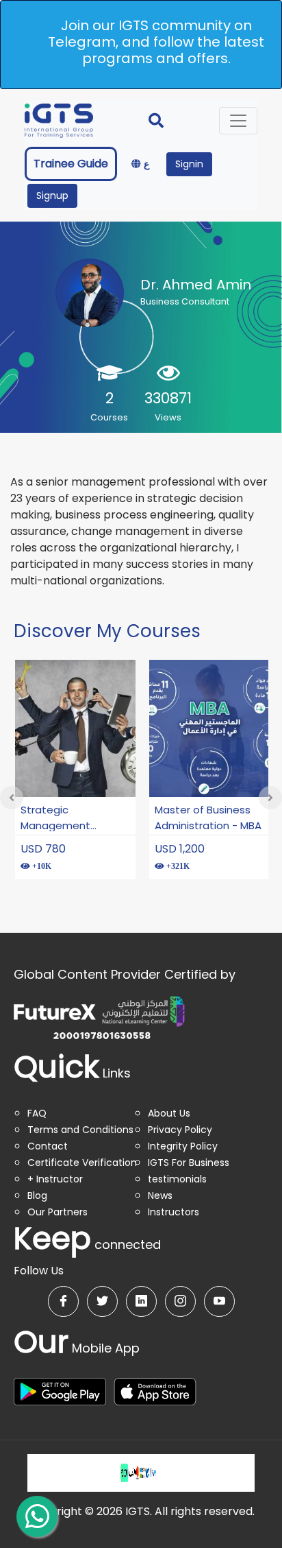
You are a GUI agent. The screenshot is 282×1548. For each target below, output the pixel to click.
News (160, 1195)
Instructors (173, 1212)
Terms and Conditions (80, 1129)
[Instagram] (180, 1301)
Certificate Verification (82, 1162)
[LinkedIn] (141, 1301)
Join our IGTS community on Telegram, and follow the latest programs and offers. (156, 42)
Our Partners (57, 1212)
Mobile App (77, 1348)
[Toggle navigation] (238, 120)
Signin (189, 164)
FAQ (37, 1113)
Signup (52, 195)
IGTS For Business (188, 1162)
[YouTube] (219, 1301)
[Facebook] (63, 1301)
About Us (169, 1113)
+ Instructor (55, 1179)
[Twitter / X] (102, 1301)
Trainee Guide (71, 163)
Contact (47, 1146)
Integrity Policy (183, 1146)
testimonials (177, 1179)
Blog (37, 1195)
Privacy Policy (180, 1129)
